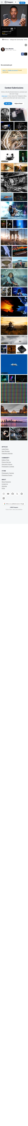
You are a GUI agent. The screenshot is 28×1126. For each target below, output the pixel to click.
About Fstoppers (6, 482)
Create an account (13, 70)
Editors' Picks (5, 460)
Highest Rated (18, 103)
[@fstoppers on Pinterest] (22, 494)
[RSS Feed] (4, 498)
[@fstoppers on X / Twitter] (17, 494)
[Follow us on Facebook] (13, 494)
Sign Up (22, 3)
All (8, 103)
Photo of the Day (6, 462)
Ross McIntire (9, 49)
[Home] (9, 2)
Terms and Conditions (17, 509)
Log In (19, 1)
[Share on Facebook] (22, 54)
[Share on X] (25, 54)
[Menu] (2, 2)
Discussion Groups (7, 464)
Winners (6, 40)
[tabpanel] (14, 274)
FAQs (3, 488)
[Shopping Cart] (15, 2)
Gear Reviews (6, 451)
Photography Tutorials (8, 473)
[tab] (8, 103)
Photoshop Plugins (7, 475)
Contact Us (5, 484)
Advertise (4, 486)
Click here (4, 96)
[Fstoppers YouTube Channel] (8, 494)
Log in (4, 70)
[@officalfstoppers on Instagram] (4, 494)
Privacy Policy (9, 509)
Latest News (5, 449)
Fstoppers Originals (7, 453)
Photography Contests (8, 466)
